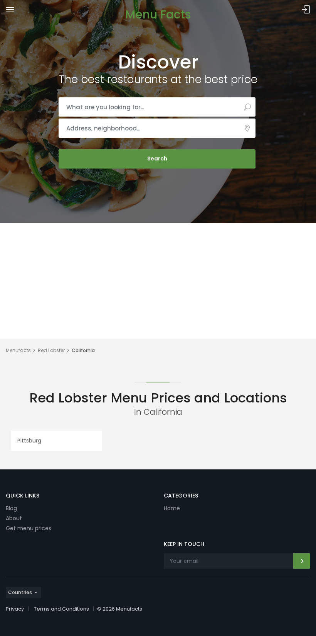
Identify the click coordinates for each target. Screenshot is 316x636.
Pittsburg (29, 440)
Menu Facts (158, 14)
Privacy (15, 609)
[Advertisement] (158, 281)
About (14, 518)
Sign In (306, 9)
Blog (11, 508)
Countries (20, 592)
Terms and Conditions (61, 609)
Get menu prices (28, 528)
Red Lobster (51, 350)
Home (172, 508)
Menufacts (18, 350)
